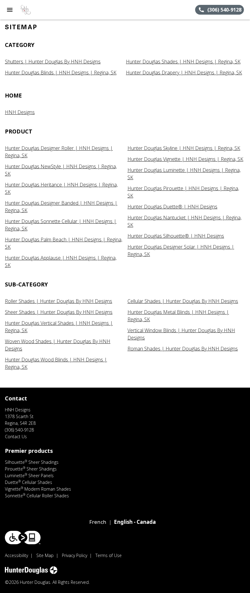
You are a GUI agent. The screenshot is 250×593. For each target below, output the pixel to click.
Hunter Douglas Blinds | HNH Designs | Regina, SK (60, 72)
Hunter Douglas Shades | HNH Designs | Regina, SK (183, 61)
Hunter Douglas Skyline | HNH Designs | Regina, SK (183, 148)
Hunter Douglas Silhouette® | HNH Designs (175, 236)
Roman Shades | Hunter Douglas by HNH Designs (182, 348)
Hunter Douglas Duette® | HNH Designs (172, 206)
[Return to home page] (38, 10)
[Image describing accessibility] (23, 537)
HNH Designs (20, 112)
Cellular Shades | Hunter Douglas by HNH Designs (182, 301)
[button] (9, 9)
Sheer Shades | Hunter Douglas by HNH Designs (58, 312)
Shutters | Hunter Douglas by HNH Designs (53, 61)
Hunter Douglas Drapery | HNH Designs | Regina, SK (184, 72)
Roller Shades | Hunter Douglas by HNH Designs (58, 301)
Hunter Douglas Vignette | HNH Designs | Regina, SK (185, 159)
